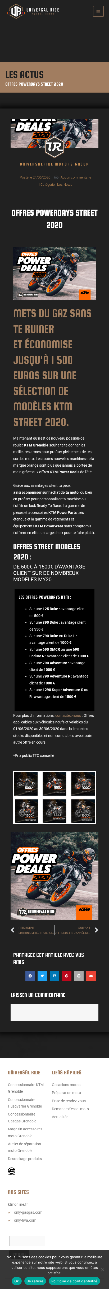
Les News (64, 184)
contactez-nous (68, 715)
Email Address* (21, 1231)
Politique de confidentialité (74, 1281)
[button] (30, 976)
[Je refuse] (102, 1269)
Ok (16, 1281)
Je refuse (35, 1281)
